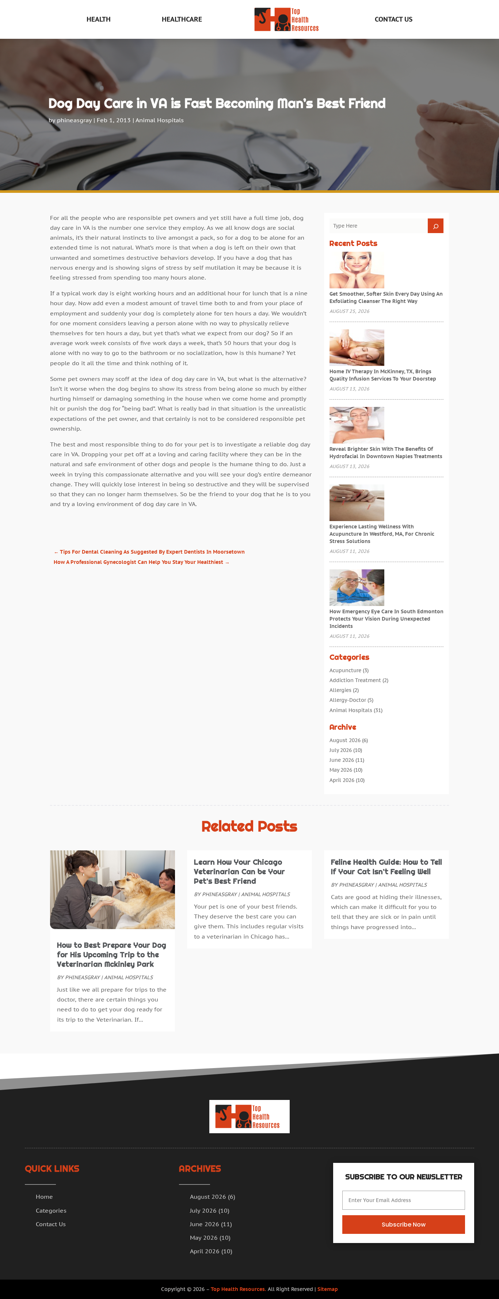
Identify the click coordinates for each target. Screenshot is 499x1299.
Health (99, 19)
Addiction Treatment (355, 680)
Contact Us (393, 19)
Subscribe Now (404, 1224)
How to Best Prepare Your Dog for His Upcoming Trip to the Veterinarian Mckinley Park (111, 954)
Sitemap (327, 1289)
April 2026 (342, 780)
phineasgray (74, 120)
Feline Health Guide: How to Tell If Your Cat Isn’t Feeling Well (386, 866)
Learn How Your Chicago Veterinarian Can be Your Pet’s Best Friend (239, 871)
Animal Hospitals (160, 120)
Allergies (340, 690)
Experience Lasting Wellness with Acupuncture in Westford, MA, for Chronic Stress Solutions (382, 533)
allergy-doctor (348, 700)
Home (44, 1196)
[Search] (436, 225)
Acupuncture (345, 670)
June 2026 (342, 760)
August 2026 (345, 740)
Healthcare (182, 19)
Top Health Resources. (238, 1289)
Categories (51, 1210)
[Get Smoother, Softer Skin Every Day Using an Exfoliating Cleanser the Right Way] (357, 271)
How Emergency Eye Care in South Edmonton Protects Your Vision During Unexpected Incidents (386, 618)
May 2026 (341, 770)
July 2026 (341, 750)
